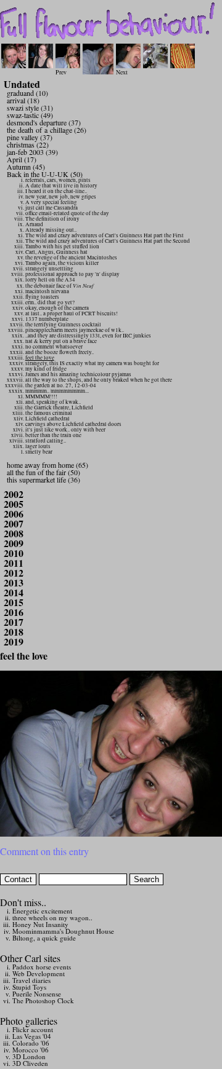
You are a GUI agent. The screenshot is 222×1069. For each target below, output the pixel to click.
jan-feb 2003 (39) (32, 152)
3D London (29, 1056)
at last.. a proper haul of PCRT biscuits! (71, 313)
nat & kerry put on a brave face (61, 341)
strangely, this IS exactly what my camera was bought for (92, 363)
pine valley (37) (29, 137)
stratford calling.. (45, 440)
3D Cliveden (30, 1063)
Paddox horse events (41, 966)
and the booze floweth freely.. (59, 352)
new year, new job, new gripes (60, 196)
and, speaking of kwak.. (53, 402)
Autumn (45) (26, 167)
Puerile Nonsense (36, 993)
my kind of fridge (46, 369)
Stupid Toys (29, 987)
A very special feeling (51, 202)
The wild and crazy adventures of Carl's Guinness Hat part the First (104, 235)
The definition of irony (52, 219)
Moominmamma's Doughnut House (63, 931)
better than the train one (53, 435)
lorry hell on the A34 (50, 279)
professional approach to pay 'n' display (72, 274)
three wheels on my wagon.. (52, 917)
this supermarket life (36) (43, 479)
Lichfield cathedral (47, 418)
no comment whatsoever (54, 346)
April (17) (21, 159)
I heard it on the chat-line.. (56, 191)
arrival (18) (23, 100)
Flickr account (32, 1029)
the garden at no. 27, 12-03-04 (60, 385)
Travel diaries (31, 980)
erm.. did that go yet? (50, 302)
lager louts (38, 446)
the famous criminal (48, 413)
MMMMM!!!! (41, 396)
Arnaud (34, 224)
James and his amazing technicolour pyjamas (78, 374)
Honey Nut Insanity (40, 924)
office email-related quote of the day (67, 213)
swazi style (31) (30, 107)
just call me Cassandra (51, 207)
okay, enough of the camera (57, 308)
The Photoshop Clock (43, 1000)
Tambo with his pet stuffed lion (62, 246)
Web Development (38, 973)
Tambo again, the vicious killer (62, 263)
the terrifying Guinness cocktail (63, 324)
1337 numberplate (46, 319)
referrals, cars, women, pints (58, 180)
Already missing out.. (50, 230)
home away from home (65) (47, 465)
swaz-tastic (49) (30, 115)
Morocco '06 (30, 1049)
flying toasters (42, 297)
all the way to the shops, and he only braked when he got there (98, 380)
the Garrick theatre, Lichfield (59, 407)
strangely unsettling (49, 268)
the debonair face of (59, 286)
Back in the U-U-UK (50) (45, 174)
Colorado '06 (30, 1042)
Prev (61, 72)
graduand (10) (27, 93)
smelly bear (38, 452)
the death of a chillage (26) (46, 130)
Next (122, 72)
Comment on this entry (44, 851)
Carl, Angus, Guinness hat (56, 252)
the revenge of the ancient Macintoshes (71, 257)
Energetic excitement (42, 910)
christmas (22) (28, 144)
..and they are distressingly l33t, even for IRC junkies (88, 335)
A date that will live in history (61, 185)
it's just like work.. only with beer (65, 429)
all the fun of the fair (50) (43, 472)
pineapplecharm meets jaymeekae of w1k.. (74, 330)
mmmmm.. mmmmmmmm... (57, 391)
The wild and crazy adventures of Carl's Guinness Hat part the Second (107, 241)
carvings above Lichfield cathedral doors (73, 424)
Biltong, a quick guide (44, 937)
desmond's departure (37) (44, 122)
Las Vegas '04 (31, 1036)
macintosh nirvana (47, 291)
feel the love (39, 357)
